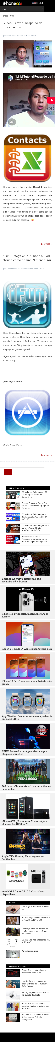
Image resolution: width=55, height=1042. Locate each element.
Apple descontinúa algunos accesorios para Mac (34, 971)
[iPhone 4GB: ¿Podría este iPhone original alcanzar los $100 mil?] (28, 817)
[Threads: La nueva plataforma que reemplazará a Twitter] (28, 575)
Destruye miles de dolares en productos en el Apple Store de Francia (35, 931)
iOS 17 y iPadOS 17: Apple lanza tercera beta (27, 648)
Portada (5, 15)
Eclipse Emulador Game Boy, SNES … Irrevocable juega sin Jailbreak (35, 505)
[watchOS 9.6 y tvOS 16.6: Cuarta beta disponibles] (28, 888)
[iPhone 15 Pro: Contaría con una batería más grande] (28, 677)
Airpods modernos (30, 951)
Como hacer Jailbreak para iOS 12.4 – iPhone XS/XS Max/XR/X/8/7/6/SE (36, 528)
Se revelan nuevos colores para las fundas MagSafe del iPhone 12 (35, 1006)
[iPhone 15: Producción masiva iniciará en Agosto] (28, 610)
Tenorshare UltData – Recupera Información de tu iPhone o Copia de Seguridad (35, 539)
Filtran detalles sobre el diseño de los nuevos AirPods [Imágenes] (35, 1017)
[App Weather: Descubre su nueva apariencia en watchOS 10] (28, 712)
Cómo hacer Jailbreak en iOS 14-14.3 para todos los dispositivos (34, 494)
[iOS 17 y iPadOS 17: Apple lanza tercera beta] (28, 645)
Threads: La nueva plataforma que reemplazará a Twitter (21, 580)
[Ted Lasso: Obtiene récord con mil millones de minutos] (28, 782)
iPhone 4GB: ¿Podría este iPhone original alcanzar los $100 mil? (25, 823)
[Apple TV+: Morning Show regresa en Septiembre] (28, 853)
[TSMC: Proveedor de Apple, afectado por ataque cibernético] (28, 747)
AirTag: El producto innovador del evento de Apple (35, 993)
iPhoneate (13, 3)
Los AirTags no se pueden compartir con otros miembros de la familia (35, 984)
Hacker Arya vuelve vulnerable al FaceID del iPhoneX (36, 918)
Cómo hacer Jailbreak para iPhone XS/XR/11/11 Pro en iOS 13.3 (34, 517)
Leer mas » (46, 243)
